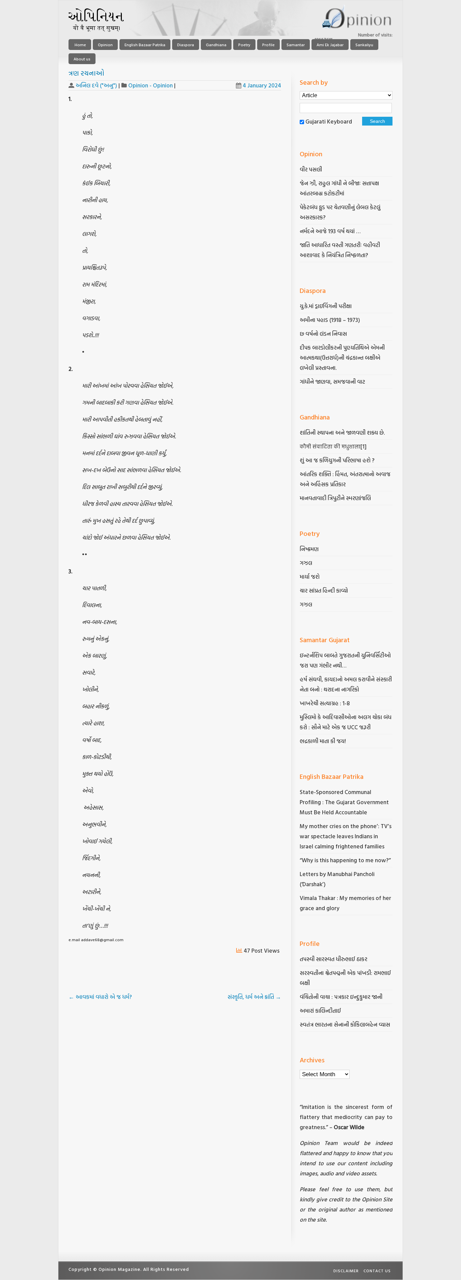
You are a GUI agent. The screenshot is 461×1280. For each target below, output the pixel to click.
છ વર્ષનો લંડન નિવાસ (323, 333)
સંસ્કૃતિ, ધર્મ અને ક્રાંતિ (254, 996)
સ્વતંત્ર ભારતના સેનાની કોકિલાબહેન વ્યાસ (345, 1024)
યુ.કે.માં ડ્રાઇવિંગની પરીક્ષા (326, 306)
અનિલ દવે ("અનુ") (96, 85)
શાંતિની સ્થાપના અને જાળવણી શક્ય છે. (342, 432)
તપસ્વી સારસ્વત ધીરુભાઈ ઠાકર (333, 959)
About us (82, 59)
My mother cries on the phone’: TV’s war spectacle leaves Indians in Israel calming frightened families (345, 836)
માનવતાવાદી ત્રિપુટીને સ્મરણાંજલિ (336, 498)
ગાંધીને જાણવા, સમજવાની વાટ (332, 381)
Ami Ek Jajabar (330, 45)
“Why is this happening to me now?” (346, 860)
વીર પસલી (311, 169)
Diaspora (185, 45)
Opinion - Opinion (150, 85)
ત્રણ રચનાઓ (86, 73)
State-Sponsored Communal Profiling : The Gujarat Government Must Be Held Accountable (344, 802)
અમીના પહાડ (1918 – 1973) (330, 320)
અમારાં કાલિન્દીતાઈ (320, 1010)
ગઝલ (306, 563)
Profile (268, 45)
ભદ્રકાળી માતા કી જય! (323, 741)
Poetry (244, 45)
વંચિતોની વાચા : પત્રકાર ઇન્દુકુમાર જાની (341, 996)
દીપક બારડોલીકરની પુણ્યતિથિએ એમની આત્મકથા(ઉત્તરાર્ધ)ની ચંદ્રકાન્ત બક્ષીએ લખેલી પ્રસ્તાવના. (342, 357)
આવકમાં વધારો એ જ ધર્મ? (100, 996)
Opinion (105, 45)
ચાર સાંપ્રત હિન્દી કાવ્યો (324, 590)
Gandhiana (216, 45)
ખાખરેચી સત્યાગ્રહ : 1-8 (325, 703)
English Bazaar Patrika (145, 45)
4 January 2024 (262, 85)
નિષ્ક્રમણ (309, 549)
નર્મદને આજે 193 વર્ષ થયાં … (330, 231)
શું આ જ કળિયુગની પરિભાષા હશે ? (338, 460)
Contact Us (377, 1271)
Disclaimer (346, 1271)
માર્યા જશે (310, 576)
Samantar (296, 45)
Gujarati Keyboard (328, 121)
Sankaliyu (364, 45)
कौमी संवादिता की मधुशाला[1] (333, 446)
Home (80, 45)
